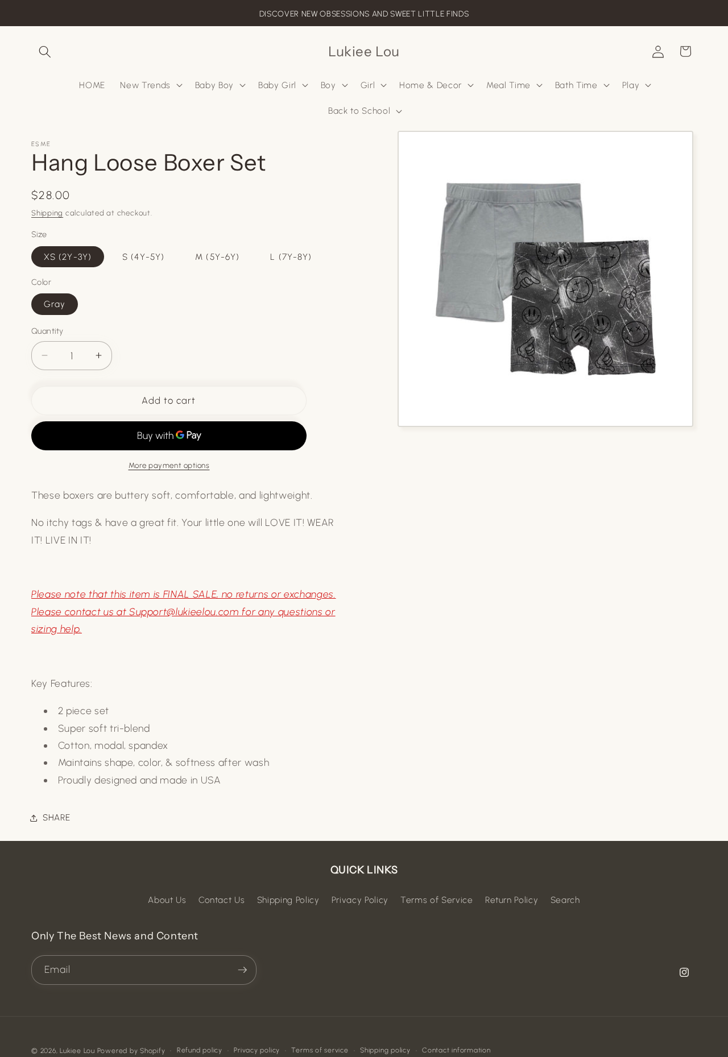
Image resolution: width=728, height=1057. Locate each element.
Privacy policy (257, 1050)
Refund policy (199, 1050)
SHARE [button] (56, 817)
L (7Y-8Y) (291, 256)
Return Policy (512, 899)
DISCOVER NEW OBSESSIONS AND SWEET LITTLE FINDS (364, 14)
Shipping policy (385, 1050)
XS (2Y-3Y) (68, 256)
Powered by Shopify (131, 1051)
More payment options (169, 465)
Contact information (456, 1050)
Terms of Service (436, 899)
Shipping (47, 212)
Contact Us (221, 899)
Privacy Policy (360, 899)
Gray (54, 304)
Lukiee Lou (77, 1051)
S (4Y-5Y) (143, 256)
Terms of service (319, 1050)
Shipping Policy (288, 899)
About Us (167, 899)
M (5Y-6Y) (217, 256)
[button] (45, 51)
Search (565, 899)
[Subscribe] (242, 970)
